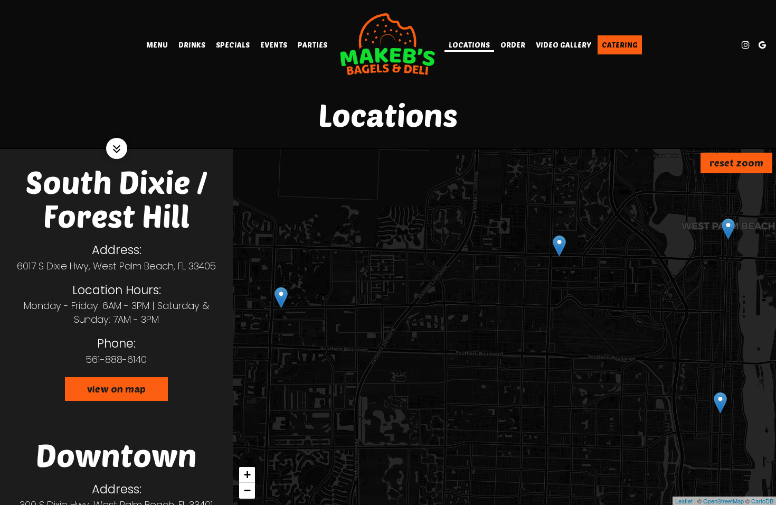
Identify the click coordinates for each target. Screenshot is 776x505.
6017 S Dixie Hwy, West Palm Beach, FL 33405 (116, 266)
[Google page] (762, 44)
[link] (388, 44)
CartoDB (762, 501)
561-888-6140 (116, 359)
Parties (312, 44)
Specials (233, 44)
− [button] (247, 490)
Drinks (191, 44)
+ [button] (247, 474)
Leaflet (684, 501)
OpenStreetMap (723, 501)
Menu (157, 44)
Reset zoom (736, 163)
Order (512, 44)
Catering (620, 44)
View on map (105, 392)
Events (273, 44)
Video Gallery (563, 44)
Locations (469, 44)
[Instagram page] (745, 44)
